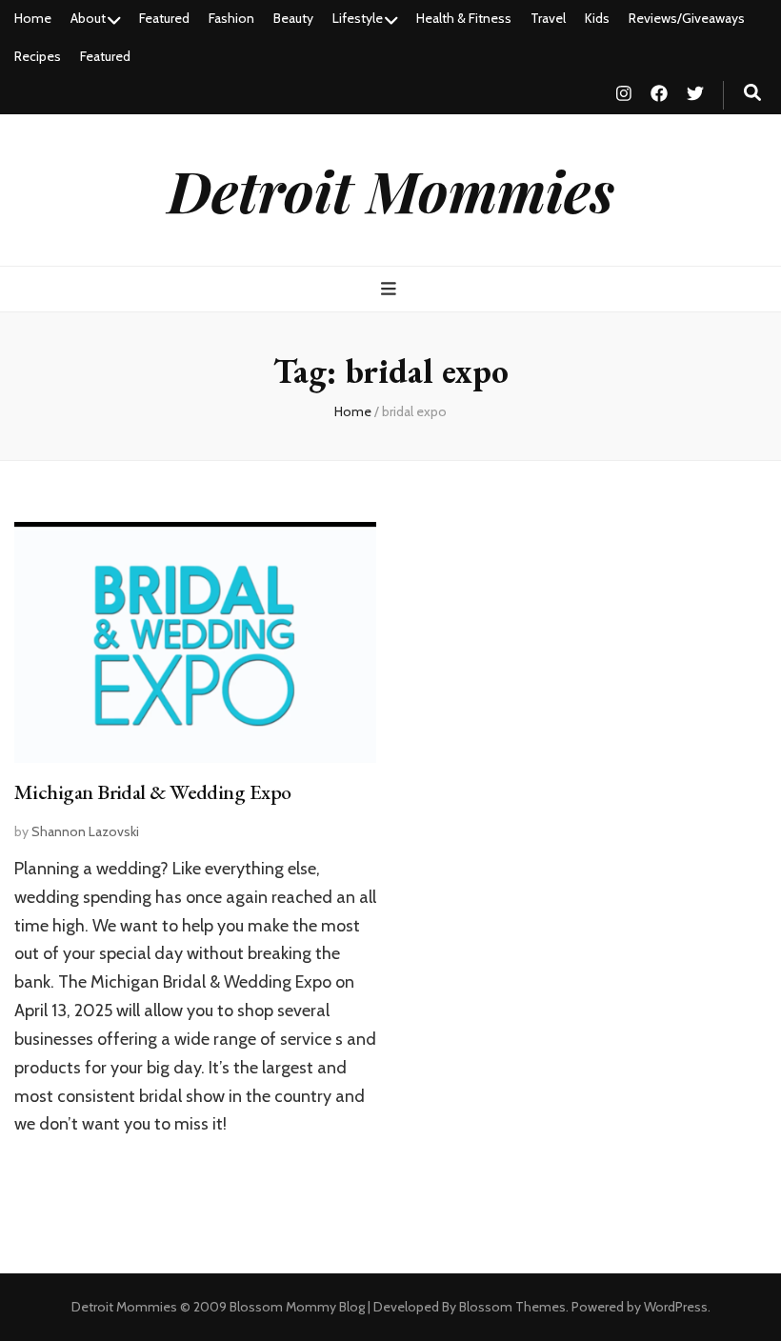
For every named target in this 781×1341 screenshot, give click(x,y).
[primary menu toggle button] (391, 289)
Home (32, 18)
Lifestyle (357, 18)
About (88, 18)
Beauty (293, 18)
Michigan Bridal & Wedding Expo (152, 792)
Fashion (231, 18)
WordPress (676, 1306)
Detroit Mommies (391, 189)
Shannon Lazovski (85, 831)
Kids (597, 18)
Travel (548, 18)
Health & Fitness (463, 18)
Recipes (37, 56)
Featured (164, 18)
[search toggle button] (752, 93)
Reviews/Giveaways (687, 18)
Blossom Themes (512, 1306)
